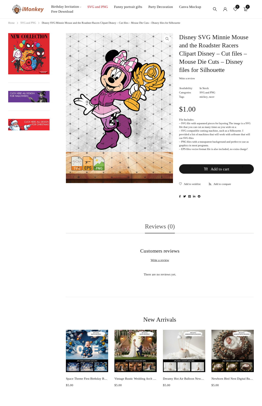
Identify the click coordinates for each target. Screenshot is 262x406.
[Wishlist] (190, 184)
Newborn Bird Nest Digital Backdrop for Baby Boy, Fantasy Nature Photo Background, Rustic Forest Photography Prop (232, 378)
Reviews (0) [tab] (160, 226)
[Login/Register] (225, 9)
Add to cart (220, 169)
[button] (167, 39)
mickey (204, 96)
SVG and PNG (28, 22)
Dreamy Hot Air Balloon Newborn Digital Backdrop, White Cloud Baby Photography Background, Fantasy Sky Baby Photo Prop (184, 378)
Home (11, 22)
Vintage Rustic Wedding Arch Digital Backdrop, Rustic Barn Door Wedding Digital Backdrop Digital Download (135, 378)
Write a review (187, 78)
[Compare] (220, 184)
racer (211, 96)
